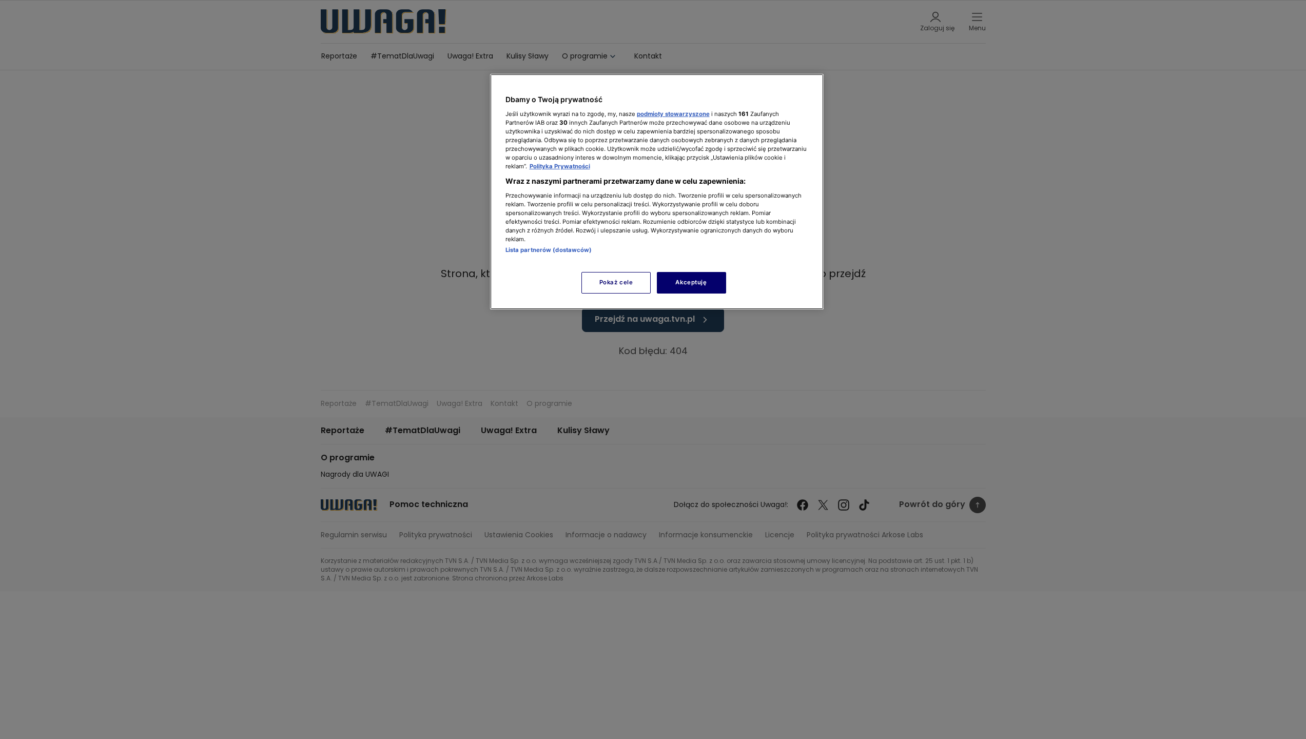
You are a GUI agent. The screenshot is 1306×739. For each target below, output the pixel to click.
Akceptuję (691, 282)
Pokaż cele (616, 282)
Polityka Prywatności (560, 166)
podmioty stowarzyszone (673, 114)
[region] (657, 191)
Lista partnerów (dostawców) (548, 250)
